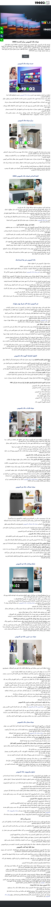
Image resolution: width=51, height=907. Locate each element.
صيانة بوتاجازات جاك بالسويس (27, 603)
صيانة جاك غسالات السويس (30, 524)
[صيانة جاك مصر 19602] (42, 2)
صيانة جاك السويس (25, 95)
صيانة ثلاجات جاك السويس (31, 479)
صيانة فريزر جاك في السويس (36, 706)
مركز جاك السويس (43, 220)
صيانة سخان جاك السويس (36, 733)
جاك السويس (44, 320)
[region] (25, 22)
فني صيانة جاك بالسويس (33, 272)
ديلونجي (43, 882)
